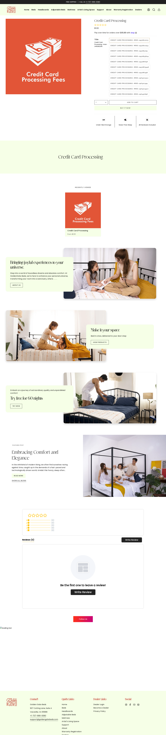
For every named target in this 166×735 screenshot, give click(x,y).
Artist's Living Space (70, 721)
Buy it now (125, 108)
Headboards (67, 711)
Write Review (131, 539)
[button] (153, 9)
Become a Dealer (101, 708)
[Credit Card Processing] (83, 210)
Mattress (66, 718)
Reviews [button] (28, 539)
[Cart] (159, 9)
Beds (64, 708)
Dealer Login (98, 704)
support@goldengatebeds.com (44, 719)
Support (65, 724)
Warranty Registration (72, 731)
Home (64, 704)
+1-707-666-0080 (93, 2)
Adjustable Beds (69, 714)
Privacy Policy (99, 711)
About (64, 728)
